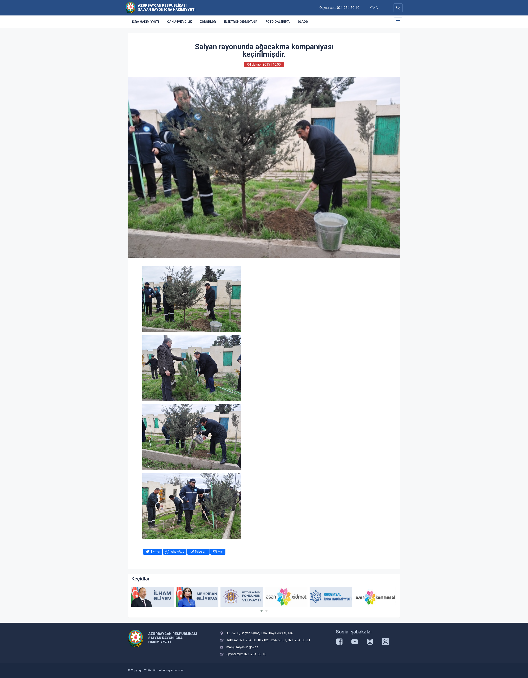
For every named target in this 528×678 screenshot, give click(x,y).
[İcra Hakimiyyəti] (130, 7)
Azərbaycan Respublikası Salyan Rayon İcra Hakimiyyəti (167, 7)
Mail (220, 551)
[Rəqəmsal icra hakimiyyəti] (286, 597)
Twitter (155, 551)
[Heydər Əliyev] (375, 597)
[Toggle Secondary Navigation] (398, 21)
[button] (261, 611)
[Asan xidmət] (241, 597)
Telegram (201, 551)
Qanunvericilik (179, 22)
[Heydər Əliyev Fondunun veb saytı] (197, 597)
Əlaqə (303, 22)
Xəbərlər (208, 22)
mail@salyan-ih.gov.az (242, 647)
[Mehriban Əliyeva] (152, 597)
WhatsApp (177, 551)
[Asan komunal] (331, 597)
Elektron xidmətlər (240, 22)
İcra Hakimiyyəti (145, 22)
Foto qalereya (278, 22)
